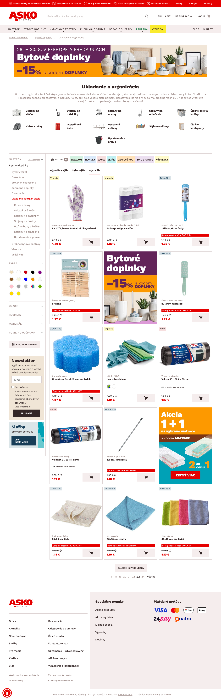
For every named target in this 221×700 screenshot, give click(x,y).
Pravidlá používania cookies (60, 680)
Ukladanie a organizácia (25, 198)
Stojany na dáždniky (26, 215)
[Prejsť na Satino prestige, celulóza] (130, 202)
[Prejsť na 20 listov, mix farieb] (185, 278)
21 (129, 576)
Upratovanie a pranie (27, 237)
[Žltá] (19, 293)
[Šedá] (19, 286)
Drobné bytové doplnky (25, 243)
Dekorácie (17, 177)
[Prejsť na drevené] (76, 278)
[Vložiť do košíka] (91, 242)
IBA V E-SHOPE (145, 159)
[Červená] (26, 272)
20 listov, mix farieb (172, 302)
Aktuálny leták (104, 617)
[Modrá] (26, 279)
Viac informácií (23, 406)
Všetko (151, 576)
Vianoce (16, 249)
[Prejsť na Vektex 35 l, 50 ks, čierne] (185, 353)
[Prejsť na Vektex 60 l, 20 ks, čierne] (76, 434)
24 (142, 576)
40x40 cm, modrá (116, 537)
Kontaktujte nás (58, 643)
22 (133, 576)
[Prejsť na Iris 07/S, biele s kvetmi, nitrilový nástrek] (76, 202)
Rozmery (15, 314)
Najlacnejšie (78, 170)
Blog (196, 29)
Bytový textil (19, 171)
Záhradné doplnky (22, 187)
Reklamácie (55, 621)
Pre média (15, 650)
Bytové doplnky (18, 165)
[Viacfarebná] (33, 286)
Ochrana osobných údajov (60, 675)
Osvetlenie (17, 193)
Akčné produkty (105, 609)
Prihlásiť (164, 16)
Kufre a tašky (22, 205)
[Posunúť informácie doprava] (169, 3)
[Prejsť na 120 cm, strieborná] (130, 434)
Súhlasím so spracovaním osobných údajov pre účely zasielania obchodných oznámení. (27, 395)
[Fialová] (40, 272)
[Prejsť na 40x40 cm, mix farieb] (185, 513)
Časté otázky (56, 636)
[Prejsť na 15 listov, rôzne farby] (185, 202)
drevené (63, 302)
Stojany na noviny (25, 221)
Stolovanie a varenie (23, 182)
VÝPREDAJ (162, 159)
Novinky (100, 639)
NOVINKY (90, 159)
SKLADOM (76, 159)
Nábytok (15, 159)
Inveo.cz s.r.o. (125, 694)
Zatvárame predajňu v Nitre (163, 3)
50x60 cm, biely (60, 537)
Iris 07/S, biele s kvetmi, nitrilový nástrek (74, 227)
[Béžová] (11, 272)
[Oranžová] (33, 279)
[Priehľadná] (40, 279)
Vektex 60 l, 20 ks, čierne (65, 458)
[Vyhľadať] (147, 16)
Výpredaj (100, 632)
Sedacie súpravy (120, 29)
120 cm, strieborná (117, 458)
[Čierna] (33, 272)
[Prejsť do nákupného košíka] (204, 16)
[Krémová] (19, 279)
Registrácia (183, 16)
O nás (12, 621)
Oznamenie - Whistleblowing (66, 650)
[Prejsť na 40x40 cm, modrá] (130, 513)
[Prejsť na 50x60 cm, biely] (76, 513)
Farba (13, 263)
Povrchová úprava (22, 332)
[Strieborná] (26, 286)
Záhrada (142, 29)
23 (138, 576)
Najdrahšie (94, 170)
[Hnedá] (11, 279)
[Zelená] (40, 286)
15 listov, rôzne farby (172, 227)
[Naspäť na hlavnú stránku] (23, 16)
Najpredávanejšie (59, 170)
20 (124, 576)
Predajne (193, 3)
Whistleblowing (16, 680)
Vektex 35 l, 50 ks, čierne (174, 377)
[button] (7, 693)
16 (120, 576)
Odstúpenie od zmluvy (62, 628)
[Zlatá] (11, 293)
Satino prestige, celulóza (123, 227)
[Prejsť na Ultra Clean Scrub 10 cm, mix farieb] (76, 353)
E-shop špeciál (104, 624)
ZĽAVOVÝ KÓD (125, 159)
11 (116, 576)
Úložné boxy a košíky (26, 226)
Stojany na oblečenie (26, 231)
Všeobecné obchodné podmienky (24, 675)
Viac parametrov (26, 344)
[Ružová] (11, 286)
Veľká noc (17, 254)
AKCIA (101, 159)
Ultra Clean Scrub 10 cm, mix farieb (71, 377)
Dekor (13, 305)
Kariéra (13, 658)
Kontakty (208, 3)
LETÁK (111, 159)
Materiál (15, 323)
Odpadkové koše (24, 210)
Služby (208, 29)
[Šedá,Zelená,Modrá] (109, 386)
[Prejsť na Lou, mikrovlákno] (130, 353)
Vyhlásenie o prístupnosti (63, 665)
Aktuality (14, 628)
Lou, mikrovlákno (116, 377)
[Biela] (19, 272)
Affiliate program (58, 658)
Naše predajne (17, 636)
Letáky (179, 3)
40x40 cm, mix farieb (172, 537)
